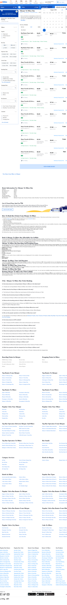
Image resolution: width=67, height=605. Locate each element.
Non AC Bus (4, 462)
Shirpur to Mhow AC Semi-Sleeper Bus (50, 485)
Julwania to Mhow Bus (46, 567)
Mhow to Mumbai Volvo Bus (48, 515)
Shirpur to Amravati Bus (33, 559)
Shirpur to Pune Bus (32, 581)
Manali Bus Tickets (18, 565)
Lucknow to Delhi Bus (4, 584)
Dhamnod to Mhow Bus (47, 579)
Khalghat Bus (5, 418)
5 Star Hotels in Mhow (6, 481)
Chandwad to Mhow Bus (24, 392)
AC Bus (3, 460)
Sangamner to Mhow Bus (47, 571)
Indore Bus (4, 411)
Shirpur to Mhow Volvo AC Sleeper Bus (50, 483)
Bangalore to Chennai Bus (5, 563)
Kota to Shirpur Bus (46, 382)
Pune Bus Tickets (17, 571)
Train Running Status (60, 569)
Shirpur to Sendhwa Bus (33, 582)
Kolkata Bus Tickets (18, 567)
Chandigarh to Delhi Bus (5, 554)
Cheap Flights (59, 567)
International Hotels (60, 552)
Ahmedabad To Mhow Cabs (48, 530)
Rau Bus (21, 418)
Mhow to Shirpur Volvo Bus (47, 519)
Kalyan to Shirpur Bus (46, 377)
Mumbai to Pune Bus (4, 582)
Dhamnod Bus (5, 416)
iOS (32, 218)
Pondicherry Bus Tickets (19, 569)
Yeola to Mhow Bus (6, 394)
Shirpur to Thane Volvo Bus (24, 513)
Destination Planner (60, 565)
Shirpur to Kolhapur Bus (33, 563)
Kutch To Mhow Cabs (46, 536)
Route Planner (59, 563)
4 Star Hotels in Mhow (23, 479)
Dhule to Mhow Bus (46, 561)
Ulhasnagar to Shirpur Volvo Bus (9, 498)
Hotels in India (59, 575)
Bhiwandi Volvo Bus (6, 534)
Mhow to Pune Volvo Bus (47, 511)
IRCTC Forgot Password (61, 582)
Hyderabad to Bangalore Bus (6, 565)
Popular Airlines (59, 579)
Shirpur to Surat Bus (32, 573)
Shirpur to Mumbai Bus (7, 377)
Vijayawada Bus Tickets (19, 573)
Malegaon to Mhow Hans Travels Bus (10, 447)
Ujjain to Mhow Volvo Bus (47, 494)
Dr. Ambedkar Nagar (23, 485)
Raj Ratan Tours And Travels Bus (26, 426)
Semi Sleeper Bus (5, 466)
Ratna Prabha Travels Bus (24, 433)
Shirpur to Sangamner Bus (24, 384)
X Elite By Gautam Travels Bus (25, 435)
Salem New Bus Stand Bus (47, 452)
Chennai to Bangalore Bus (5, 571)
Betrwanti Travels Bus (6, 435)
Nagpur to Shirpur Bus (46, 375)
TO (22, 5)
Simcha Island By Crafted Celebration (10, 477)
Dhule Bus (4, 409)
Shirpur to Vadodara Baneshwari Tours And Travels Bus (53, 430)
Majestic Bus (44, 445)
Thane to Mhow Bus (46, 577)
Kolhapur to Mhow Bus (23, 396)
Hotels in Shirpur (45, 460)
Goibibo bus (9, 218)
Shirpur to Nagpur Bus (32, 550)
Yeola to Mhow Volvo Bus (47, 496)
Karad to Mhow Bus (23, 399)
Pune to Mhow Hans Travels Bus (9, 443)
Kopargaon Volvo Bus (6, 530)
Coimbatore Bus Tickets (19, 561)
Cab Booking (58, 559)
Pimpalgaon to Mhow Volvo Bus (48, 500)
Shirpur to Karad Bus (32, 577)
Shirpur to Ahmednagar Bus (8, 384)
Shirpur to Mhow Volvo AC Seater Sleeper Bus (51, 477)
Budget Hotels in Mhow (24, 481)
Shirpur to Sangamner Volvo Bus (26, 519)
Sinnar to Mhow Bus (46, 582)
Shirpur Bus (44, 409)
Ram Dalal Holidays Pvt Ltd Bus (8, 430)
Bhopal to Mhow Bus (6, 396)
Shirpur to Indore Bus (32, 579)
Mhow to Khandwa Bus (47, 394)
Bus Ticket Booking (60, 558)
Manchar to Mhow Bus (46, 556)
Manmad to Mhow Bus (46, 573)
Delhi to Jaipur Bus (4, 569)
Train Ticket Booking (60, 561)
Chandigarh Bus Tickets (19, 581)
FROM (1, 5)
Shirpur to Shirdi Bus (32, 561)
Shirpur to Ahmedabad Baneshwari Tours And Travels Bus (54, 428)
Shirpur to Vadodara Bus (33, 554)
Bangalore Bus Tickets (18, 552)
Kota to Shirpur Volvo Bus (7, 500)
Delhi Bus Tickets (17, 558)
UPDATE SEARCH (61, 7)
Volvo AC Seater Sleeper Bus (25, 460)
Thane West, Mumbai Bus (47, 449)
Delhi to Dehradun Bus (4, 559)
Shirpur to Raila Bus (32, 567)
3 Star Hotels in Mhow (6, 479)
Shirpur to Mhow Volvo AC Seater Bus (50, 481)
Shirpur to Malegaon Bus (33, 584)
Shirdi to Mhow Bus (46, 569)
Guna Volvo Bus (22, 532)
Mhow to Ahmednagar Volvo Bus (49, 517)
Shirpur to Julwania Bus (33, 586)
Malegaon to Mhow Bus (47, 559)
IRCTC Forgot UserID (60, 581)
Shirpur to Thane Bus (23, 377)
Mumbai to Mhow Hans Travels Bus (26, 443)
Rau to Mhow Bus (45, 575)
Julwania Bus (22, 413)
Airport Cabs (58, 573)
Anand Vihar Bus (45, 447)
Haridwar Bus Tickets (18, 579)
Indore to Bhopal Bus (4, 573)
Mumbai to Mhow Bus (46, 552)
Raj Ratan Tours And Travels (57, 315)
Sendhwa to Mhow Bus (46, 565)
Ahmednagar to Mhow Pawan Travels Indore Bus (29, 445)
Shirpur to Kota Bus (32, 558)
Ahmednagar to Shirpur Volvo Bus (26, 502)
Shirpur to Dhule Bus (32, 571)
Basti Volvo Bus (5, 532)
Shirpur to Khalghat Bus (7, 382)
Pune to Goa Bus (3, 581)
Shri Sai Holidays (6, 317)
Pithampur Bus (22, 416)
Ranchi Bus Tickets (18, 586)
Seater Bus (4, 464)
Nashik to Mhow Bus (46, 554)
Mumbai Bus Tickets (18, 563)
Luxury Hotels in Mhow (7, 483)
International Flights (60, 556)
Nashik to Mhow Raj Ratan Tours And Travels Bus (12, 445)
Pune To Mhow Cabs (46, 534)
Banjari (20, 483)
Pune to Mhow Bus (46, 550)
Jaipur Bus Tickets (18, 582)
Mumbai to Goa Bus (4, 558)
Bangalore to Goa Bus (4, 556)
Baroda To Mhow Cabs (47, 532)
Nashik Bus (21, 411)
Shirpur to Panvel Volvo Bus (8, 515)
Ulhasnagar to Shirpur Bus (47, 380)
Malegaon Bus (5, 413)
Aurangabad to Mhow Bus (24, 401)
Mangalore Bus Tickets (18, 575)
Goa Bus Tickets (17, 550)
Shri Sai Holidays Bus (6, 428)
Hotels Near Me (59, 577)
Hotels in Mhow (22, 477)
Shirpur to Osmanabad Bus (33, 575)
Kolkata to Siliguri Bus (4, 577)
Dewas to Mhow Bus (23, 394)
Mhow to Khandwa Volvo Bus (48, 513)
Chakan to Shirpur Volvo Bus (8, 502)
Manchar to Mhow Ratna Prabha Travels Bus (28, 447)
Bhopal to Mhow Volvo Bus (47, 498)
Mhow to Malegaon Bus (47, 401)
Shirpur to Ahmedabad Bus (33, 552)
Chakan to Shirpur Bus (46, 384)
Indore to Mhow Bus (46, 563)
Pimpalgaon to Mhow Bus (7, 399)
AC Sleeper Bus (22, 469)
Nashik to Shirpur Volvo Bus (25, 500)
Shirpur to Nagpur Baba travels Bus (49, 426)
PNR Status (58, 571)
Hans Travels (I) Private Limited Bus (9, 426)
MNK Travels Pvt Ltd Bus (24, 428)
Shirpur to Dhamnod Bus (24, 375)
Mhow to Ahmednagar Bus (47, 399)
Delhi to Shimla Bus (4, 575)
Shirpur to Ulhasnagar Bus (24, 380)
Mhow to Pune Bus (46, 392)
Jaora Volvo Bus (22, 536)
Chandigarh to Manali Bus (5, 586)
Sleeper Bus (21, 464)
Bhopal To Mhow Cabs (46, 527)
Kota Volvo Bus (5, 527)
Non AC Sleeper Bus (23, 462)
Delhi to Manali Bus (4, 550)
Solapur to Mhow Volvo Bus (47, 502)
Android (29, 218)
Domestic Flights (59, 554)
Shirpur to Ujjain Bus (32, 556)
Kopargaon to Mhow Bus (47, 584)
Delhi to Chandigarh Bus (5, 561)
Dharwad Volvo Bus (6, 536)
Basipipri (4, 485)
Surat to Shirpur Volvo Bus (24, 498)
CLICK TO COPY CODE (7, 209)
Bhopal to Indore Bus (4, 579)
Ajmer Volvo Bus (22, 527)
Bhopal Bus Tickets (18, 584)
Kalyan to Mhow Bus (46, 581)
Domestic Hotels (59, 550)
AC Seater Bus (5, 469)
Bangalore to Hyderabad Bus (6, 567)
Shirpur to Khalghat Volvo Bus (8, 517)
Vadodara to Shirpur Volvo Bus (25, 496)
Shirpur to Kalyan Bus (23, 382)
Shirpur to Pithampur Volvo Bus (8, 511)
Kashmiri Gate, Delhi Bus (47, 443)
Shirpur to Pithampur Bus (7, 375)
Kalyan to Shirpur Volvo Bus (8, 496)
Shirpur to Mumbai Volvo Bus (8, 513)
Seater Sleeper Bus (23, 466)
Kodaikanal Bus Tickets (19, 577)
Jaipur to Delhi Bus (4, 552)
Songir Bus (61, 418)
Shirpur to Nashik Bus (32, 569)
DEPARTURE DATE (44, 5)
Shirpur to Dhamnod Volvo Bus (25, 511)
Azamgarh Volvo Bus (23, 530)
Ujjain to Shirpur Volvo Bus (24, 494)
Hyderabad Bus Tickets (19, 554)
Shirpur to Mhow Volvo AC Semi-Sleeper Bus (51, 479)
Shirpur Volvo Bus (22, 534)
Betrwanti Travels (31, 315)
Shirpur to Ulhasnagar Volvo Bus (26, 515)
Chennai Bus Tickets (18, 556)
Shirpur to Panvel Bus (6, 380)
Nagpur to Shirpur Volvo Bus (8, 494)
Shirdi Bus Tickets (17, 559)
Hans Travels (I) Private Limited (43, 315)
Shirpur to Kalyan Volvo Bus (25, 517)
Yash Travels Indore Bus (24, 430)
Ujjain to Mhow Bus (6, 392)
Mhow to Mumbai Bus (46, 396)
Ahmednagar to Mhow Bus (47, 558)
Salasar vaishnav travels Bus (8, 433)
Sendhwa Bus (22, 409)
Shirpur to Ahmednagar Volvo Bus (9, 519)
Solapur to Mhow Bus (6, 401)
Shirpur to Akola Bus (32, 565)
